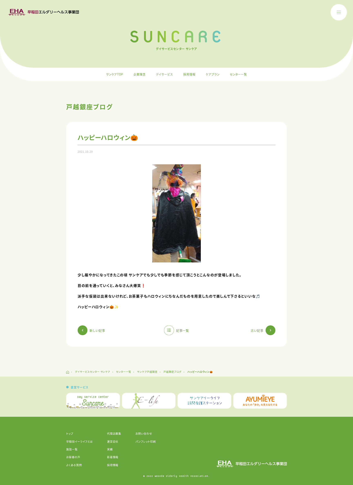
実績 (110, 449)
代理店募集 (114, 433)
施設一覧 (72, 449)
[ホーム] (67, 372)
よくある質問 (74, 465)
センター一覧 (238, 74)
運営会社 (112, 441)
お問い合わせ (143, 433)
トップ (69, 433)
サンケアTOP (114, 74)
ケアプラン (213, 74)
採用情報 (189, 74)
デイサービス (164, 74)
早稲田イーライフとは (79, 441)
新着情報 (112, 457)
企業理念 (139, 74)
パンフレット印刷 (145, 441)
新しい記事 (97, 330)
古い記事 (257, 330)
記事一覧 (182, 330)
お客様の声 (73, 457)
